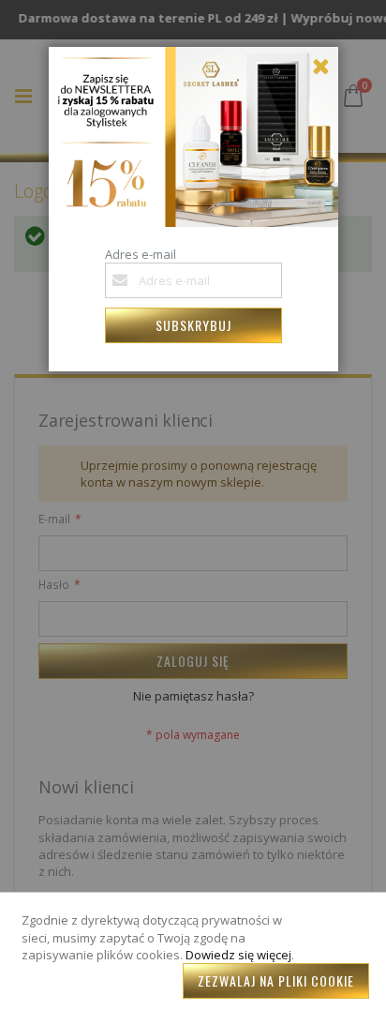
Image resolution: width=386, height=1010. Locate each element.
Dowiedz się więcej (238, 954)
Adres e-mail (140, 254)
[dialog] (193, 505)
